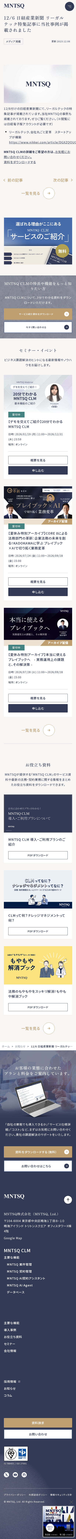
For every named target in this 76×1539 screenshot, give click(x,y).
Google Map (13, 1238)
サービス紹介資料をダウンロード (36, 314)
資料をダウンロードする (20, 162)
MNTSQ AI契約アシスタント (26, 1278)
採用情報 (10, 1381)
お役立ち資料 (13, 1337)
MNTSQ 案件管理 (19, 1264)
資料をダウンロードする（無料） (36, 1152)
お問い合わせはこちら (36, 1166)
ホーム (6, 1046)
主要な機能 (12, 1257)
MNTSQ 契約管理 (19, 1271)
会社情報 (10, 1350)
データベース (16, 1292)
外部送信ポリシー (38, 1494)
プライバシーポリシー (15, 1494)
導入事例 (10, 1330)
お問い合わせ (38, 1434)
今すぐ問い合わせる (36, 327)
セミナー (9, 1344)
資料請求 (38, 1423)
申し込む (38, 470)
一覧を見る (30, 193)
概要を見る (38, 460)
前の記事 (15, 180)
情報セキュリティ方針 (61, 1494)
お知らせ (20, 1046)
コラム (8, 1395)
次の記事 (60, 180)
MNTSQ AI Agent (20, 1285)
